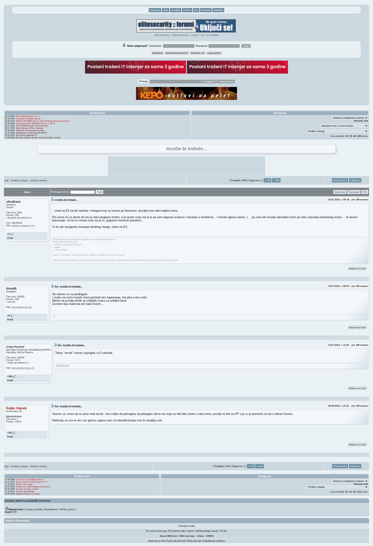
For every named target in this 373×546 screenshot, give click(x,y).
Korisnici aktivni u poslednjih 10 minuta (27, 500)
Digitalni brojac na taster (28, 494)
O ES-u (187, 10)
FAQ (165, 10)
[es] (6, 180)
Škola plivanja (194, 541)
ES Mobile (213, 35)
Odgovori (355, 180)
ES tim (223, 531)
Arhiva (200, 536)
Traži (99, 192)
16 (346, 136)
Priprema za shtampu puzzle (30, 130)
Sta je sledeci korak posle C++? (31, 482)
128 (359, 136)
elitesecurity (161, 35)
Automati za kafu (157, 541)
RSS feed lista (187, 536)
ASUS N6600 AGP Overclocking (32, 125)
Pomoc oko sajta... (25, 484)
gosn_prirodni (35, 509)
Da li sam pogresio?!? (26, 135)
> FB (267, 180)
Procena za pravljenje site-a (30, 479)
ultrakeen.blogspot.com (23, 225)
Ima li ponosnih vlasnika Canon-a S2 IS (35, 123)
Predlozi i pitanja (19, 180)
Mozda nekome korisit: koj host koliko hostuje (38, 137)
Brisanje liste (361, 121)
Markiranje (339, 192)
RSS (202, 35)
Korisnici (205, 10)
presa (71, 509)
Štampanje (353, 192)
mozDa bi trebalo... (39, 180)
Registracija (157, 53)
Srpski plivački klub (176, 541)
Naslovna (155, 10)
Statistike (218, 10)
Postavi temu (340, 180)
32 (350, 136)
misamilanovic (50, 509)
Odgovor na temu (357, 268)
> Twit (276, 180)
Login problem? (214, 53)
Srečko (63, 509)
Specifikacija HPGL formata (29, 128)
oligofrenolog (62, 365)
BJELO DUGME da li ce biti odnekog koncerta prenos (42, 121)
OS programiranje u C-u (28, 116)
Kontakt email (187, 526)
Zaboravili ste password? (177, 53)
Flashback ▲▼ (198, 53)
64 (354, 136)
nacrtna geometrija (25, 491)
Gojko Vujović (187, 531)
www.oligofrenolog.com (22, 368)
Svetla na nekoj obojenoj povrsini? (33, 486)
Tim (196, 10)
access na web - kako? (27, 489)
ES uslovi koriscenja (156, 531)
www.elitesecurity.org (21, 307)
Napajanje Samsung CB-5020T (31, 133)
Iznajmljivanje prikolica (213, 541)
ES (211, 536)
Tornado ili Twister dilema (28, 118)
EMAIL (194, 35)
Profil (10, 238)
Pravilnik (175, 10)
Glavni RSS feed (168, 536)
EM (208, 536)
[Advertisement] (186, 166)
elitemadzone (180, 35)
